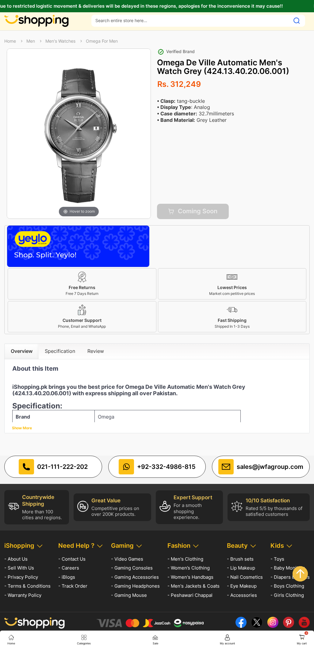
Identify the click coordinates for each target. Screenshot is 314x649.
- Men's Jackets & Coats (193, 586)
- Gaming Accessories (135, 577)
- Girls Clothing (287, 595)
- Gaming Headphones (135, 586)
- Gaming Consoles (132, 568)
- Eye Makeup (242, 586)
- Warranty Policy (22, 595)
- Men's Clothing (185, 559)
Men (30, 41)
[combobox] (190, 20)
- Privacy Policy (21, 577)
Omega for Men (102, 41)
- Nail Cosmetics (245, 577)
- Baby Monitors (287, 568)
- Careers (68, 568)
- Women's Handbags (190, 577)
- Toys (277, 559)
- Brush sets (240, 559)
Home (10, 41)
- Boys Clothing (287, 586)
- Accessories (242, 595)
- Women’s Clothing (188, 568)
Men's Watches (60, 41)
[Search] (296, 21)
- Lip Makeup (241, 568)
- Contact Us (72, 559)
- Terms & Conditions (27, 586)
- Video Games (127, 559)
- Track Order (72, 586)
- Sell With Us (19, 568)
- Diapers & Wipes (290, 577)
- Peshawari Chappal (190, 595)
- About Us (16, 559)
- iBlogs (66, 577)
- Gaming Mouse (129, 595)
